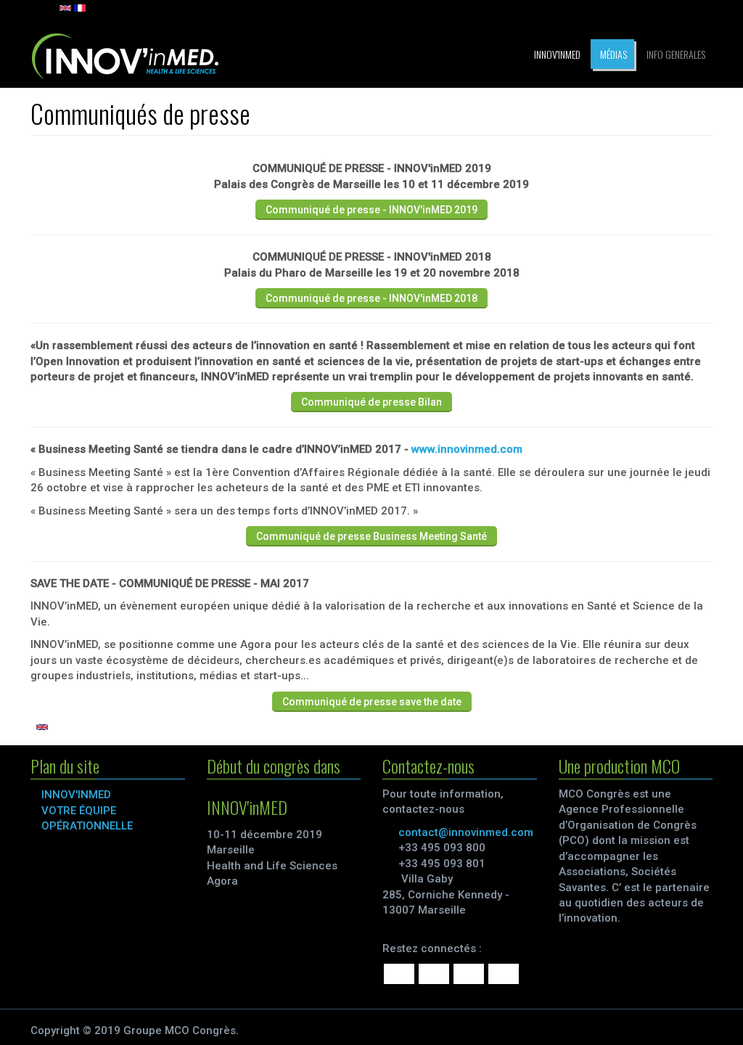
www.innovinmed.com (466, 449)
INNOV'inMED (556, 54)
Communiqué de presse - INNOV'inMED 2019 (371, 210)
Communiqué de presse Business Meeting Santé (371, 536)
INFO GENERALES (674, 54)
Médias (612, 54)
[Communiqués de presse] (80, 7)
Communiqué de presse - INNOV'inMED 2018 (371, 298)
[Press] (65, 7)
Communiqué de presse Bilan (371, 402)
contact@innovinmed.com (465, 832)
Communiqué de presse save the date (371, 702)
